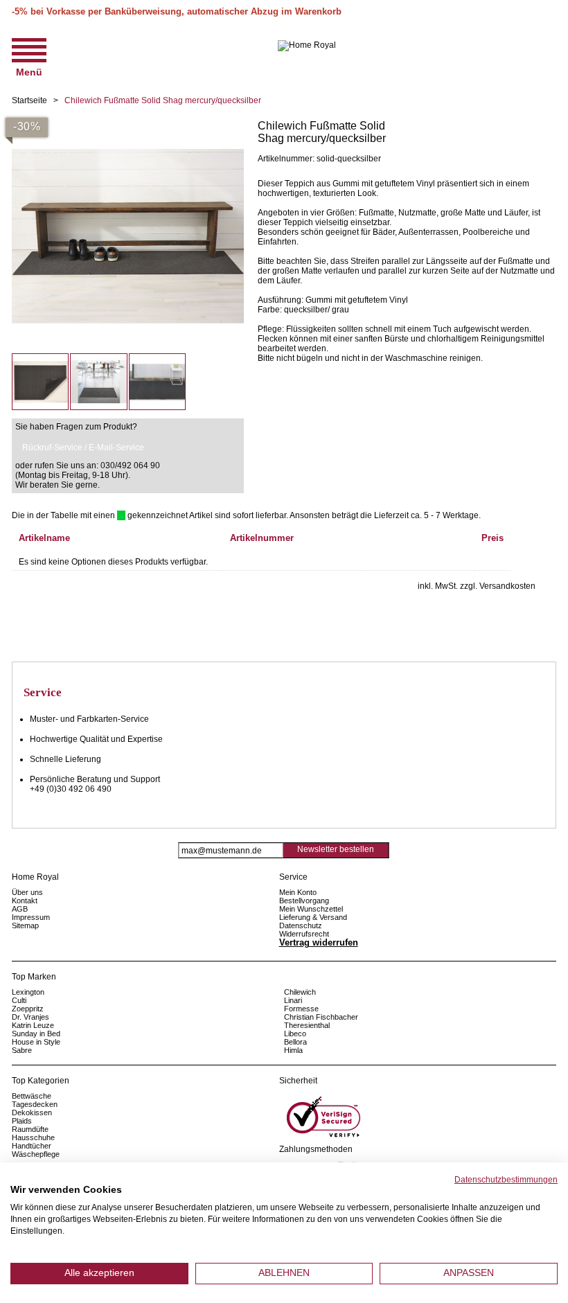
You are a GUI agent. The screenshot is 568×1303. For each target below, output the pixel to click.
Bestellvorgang (304, 900)
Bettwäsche (31, 1096)
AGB (20, 909)
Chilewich (300, 992)
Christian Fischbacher (321, 1017)
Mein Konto (298, 892)
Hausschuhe (33, 1137)
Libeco (295, 1033)
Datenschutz (300, 925)
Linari (293, 1000)
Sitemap (25, 925)
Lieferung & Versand (313, 917)
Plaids (22, 1121)
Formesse (301, 1008)
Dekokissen (32, 1112)
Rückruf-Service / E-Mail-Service (83, 447)
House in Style (36, 1042)
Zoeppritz (28, 1008)
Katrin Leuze (33, 1025)
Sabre (22, 1050)
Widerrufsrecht (304, 934)
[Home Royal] (307, 45)
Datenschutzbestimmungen (506, 1180)
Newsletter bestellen (335, 849)
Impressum (31, 917)
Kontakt (24, 900)
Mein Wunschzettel (311, 909)
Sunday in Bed (36, 1033)
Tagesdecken (34, 1104)
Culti (19, 1000)
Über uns (27, 892)
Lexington (28, 992)
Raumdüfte (30, 1129)
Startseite (29, 100)
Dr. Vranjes (30, 1017)
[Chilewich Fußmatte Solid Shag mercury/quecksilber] (128, 125)
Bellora (296, 1042)
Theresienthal (307, 1025)
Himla (293, 1050)
